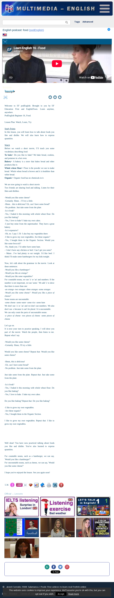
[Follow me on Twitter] (60, 567)
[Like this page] (19, 485)
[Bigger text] (55, 485)
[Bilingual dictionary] (36, 485)
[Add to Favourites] (31, 485)
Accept (61, 593)
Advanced (88, 21)
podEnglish (36, 30)
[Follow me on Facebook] (54, 567)
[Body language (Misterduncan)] (21, 548)
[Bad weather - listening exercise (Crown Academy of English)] (57, 506)
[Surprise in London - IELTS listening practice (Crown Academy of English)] (21, 506)
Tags (77, 21)
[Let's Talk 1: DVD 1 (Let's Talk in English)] (93, 506)
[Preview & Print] (49, 485)
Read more (73, 593)
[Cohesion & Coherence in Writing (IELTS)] (57, 527)
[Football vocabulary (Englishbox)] (21, 527)
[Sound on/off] (109, 29)
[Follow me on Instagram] (67, 567)
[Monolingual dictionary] (42, 485)
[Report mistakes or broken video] (61, 485)
